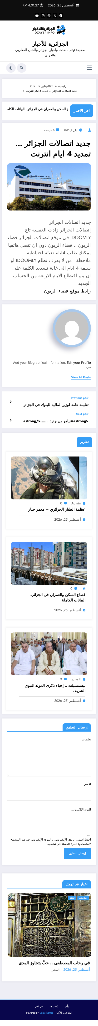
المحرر (76, 679)
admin (76, 503)
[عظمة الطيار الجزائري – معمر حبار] (49, 478)
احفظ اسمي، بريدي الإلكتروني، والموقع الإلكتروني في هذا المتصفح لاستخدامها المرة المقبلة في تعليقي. (50, 841)
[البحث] (21, 68)
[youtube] (37, 15)
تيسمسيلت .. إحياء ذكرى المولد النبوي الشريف (55, 688)
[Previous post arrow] (11, 402)
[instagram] (43, 15)
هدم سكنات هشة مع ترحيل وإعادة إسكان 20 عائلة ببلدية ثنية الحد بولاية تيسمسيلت (55, 965)
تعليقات (86, 739)
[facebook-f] (61, 15)
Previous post (79, 398)
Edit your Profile (79, 362)
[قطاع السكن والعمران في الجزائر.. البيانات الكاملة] (49, 563)
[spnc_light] (11, 68)
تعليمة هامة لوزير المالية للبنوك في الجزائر (56, 404)
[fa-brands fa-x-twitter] (55, 15)
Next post (82, 414)
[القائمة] (89, 68)
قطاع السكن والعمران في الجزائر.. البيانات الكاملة (51, 109)
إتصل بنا (54, 1011)
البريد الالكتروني (81, 809)
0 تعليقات (49, 130)
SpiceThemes (46, 1018)
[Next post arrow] (11, 420)
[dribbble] (49, 15)
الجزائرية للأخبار (50, 44)
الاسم (87, 784)
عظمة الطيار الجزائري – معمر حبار (56, 509)
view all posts (81, 377)
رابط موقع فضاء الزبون (67, 290)
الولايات (89, 897)
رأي (67, 1011)
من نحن (39, 1011)
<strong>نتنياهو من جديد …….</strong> (55, 421)
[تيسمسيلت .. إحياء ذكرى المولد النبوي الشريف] (49, 654)
